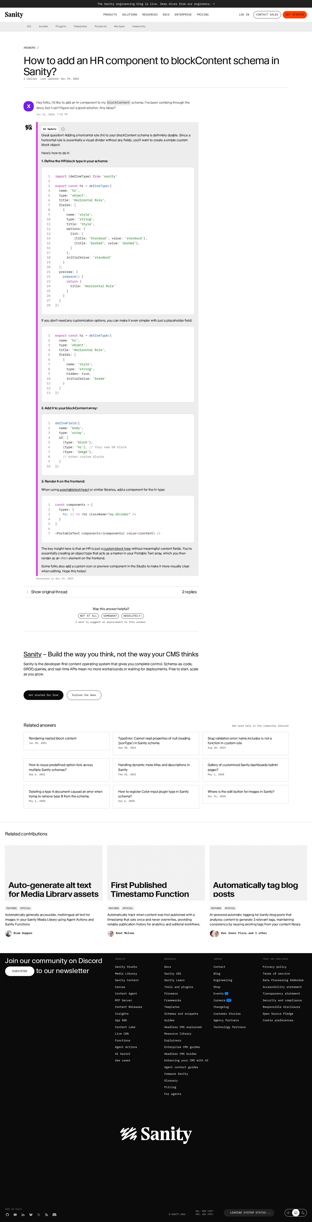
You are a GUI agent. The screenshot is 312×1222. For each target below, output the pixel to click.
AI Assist (122, 1054)
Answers (29, 47)
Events (219, 993)
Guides (43, 26)
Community (139, 26)
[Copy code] (190, 172)
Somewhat (110, 616)
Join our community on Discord (53, 960)
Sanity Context (127, 980)
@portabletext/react (74, 490)
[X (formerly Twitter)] (39, 1214)
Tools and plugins (178, 987)
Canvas (120, 987)
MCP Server (123, 1000)
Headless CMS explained (183, 1027)
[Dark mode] (303, 1212)
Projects (101, 26)
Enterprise (183, 14)
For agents (172, 1094)
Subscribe (19, 971)
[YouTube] (15, 1214)
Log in (244, 14)
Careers (219, 1000)
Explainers (172, 1040)
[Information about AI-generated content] (63, 129)
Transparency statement (281, 993)
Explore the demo (84, 695)
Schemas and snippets (181, 1014)
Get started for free (43, 695)
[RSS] (46, 1214)
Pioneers (171, 993)
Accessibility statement (282, 987)
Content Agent (126, 993)
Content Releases (128, 1007)
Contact (219, 967)
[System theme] (295, 1212)
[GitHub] (7, 1214)
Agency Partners (226, 1020)
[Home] (14, 15)
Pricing (203, 14)
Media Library (126, 973)
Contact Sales (267, 14)
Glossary (171, 1080)
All (29, 26)
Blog (217, 973)
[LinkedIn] (23, 1214)
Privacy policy (275, 967)
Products (110, 14)
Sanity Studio (126, 967)
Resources (150, 14)
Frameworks (172, 1000)
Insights (122, 1014)
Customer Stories (227, 1014)
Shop (217, 987)
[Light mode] (288, 1212)
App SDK (121, 1020)
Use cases (122, 1060)
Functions (122, 1040)
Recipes (119, 26)
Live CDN (122, 1033)
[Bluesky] (31, 1214)
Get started (294, 14)
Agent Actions (126, 1047)
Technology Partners (230, 1027)
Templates (80, 26)
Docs (166, 14)
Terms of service (276, 973)
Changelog (221, 1007)
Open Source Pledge (278, 1014)
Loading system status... (250, 1212)
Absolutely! (132, 616)
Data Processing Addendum (283, 980)
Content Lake (125, 1027)
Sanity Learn (174, 980)
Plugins (61, 26)
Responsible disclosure (281, 1007)
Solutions (129, 14)
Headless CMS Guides (180, 1054)
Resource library (177, 1033)
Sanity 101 (172, 973)
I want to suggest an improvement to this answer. (111, 622)
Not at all (88, 616)
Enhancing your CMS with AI (186, 1060)
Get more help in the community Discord (260, 726)
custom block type (117, 549)
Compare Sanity (176, 1074)
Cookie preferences (278, 1020)
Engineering (223, 980)
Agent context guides (181, 1067)
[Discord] (54, 1214)
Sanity (32, 654)
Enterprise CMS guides (182, 1047)
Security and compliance (282, 1000)
